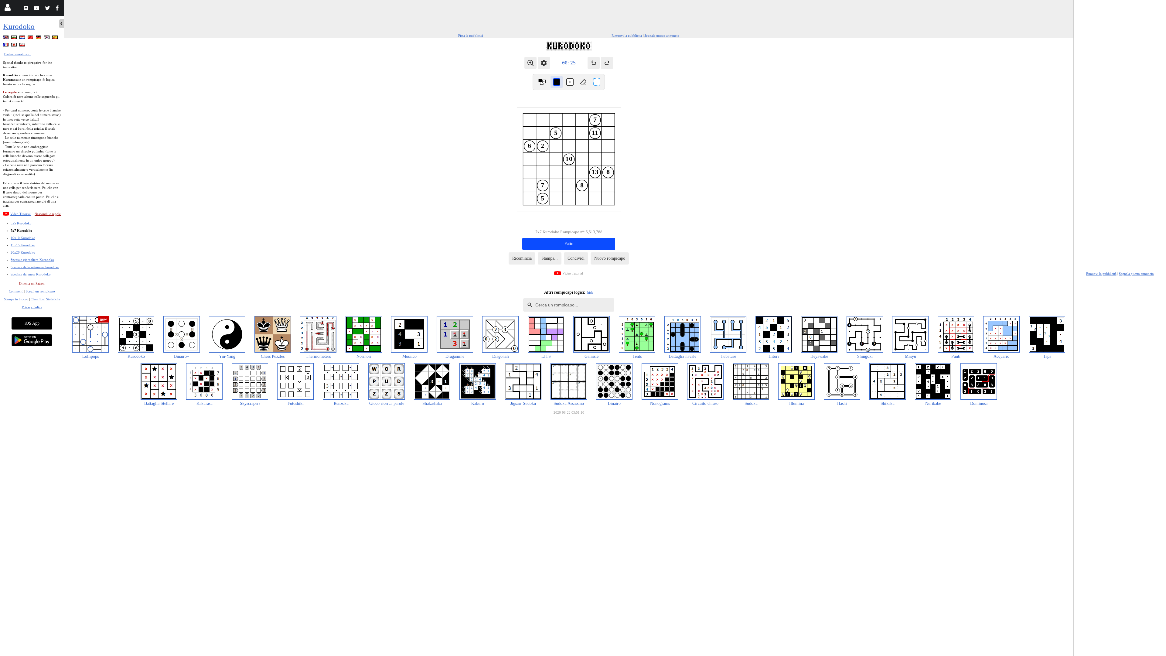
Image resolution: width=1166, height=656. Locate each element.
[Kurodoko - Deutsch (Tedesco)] (39, 38)
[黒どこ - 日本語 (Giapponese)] (14, 46)
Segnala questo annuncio (661, 35)
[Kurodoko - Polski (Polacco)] (22, 46)
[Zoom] (530, 63)
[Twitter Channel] (48, 9)
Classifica (37, 299)
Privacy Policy (32, 307)
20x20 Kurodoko (23, 252)
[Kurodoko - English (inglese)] (6, 38)
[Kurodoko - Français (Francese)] (6, 46)
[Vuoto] (583, 82)
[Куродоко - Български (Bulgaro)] (14, 38)
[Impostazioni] (544, 63)
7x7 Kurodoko (21, 230)
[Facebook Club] (58, 9)
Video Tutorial (20, 214)
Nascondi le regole (48, 214)
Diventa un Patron (32, 283)
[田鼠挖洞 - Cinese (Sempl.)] (31, 38)
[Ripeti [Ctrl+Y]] (607, 63)
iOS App (32, 323)
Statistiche (53, 299)
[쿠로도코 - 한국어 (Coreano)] (47, 38)
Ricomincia (522, 258)
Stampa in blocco (16, 299)
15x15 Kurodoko (23, 245)
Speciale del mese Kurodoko (31, 274)
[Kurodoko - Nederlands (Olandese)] (22, 38)
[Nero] (557, 82)
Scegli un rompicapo (40, 291)
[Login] (7, 9)
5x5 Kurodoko (21, 223)
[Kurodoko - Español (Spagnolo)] (55, 38)
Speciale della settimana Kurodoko (35, 267)
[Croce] (570, 82)
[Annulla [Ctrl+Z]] (594, 63)
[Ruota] (542, 82)
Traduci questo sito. (17, 54)
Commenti (16, 291)
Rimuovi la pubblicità (627, 35)
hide (590, 292)
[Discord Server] (26, 9)
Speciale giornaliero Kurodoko (32, 259)
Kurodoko (19, 26)
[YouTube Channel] (37, 9)
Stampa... (549, 258)
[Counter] (597, 82)
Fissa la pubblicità (470, 35)
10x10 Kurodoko (23, 238)
